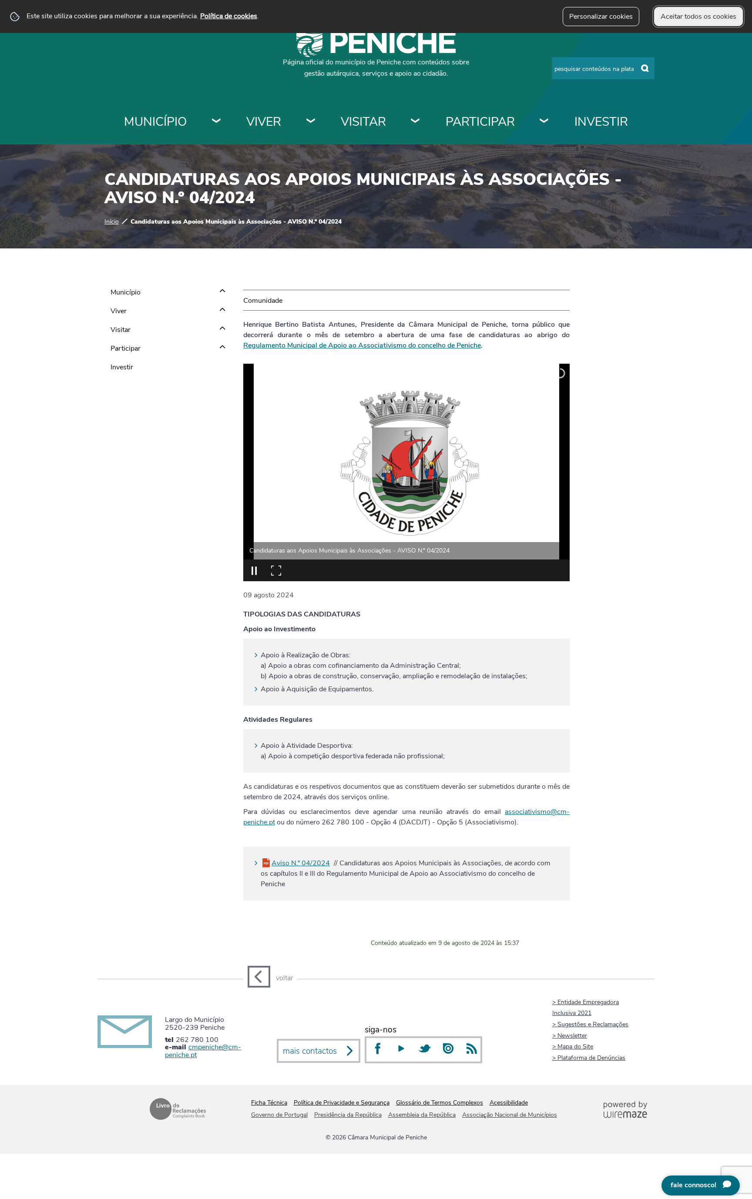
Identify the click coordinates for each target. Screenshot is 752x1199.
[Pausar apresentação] (254, 570)
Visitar (363, 122)
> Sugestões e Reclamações (590, 1024)
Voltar (284, 978)
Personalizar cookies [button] (601, 16)
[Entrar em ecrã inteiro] (276, 570)
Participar (480, 122)
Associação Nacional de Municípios (509, 1115)
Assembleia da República (422, 1115)
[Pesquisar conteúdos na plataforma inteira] (645, 68)
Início (111, 221)
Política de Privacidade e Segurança (341, 1103)
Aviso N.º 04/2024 (301, 863)
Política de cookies (228, 16)
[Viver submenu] (311, 122)
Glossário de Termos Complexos (439, 1103)
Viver (263, 122)
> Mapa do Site (572, 1046)
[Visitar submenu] (415, 122)
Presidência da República (348, 1115)
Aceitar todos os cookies (698, 16)
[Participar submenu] (544, 122)
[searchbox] (603, 68)
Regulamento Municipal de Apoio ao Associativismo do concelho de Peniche (362, 345)
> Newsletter (569, 1035)
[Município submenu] (216, 122)
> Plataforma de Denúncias (588, 1057)
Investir (601, 122)
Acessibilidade (509, 1103)
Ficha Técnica (269, 1103)
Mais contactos (310, 1051)
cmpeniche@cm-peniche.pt (203, 1051)
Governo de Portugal (279, 1115)
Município (155, 122)
